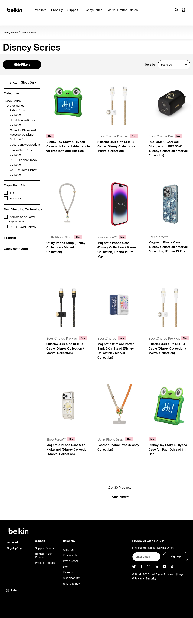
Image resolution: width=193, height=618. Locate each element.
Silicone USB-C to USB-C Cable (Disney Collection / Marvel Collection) (116, 146)
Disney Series (10, 32)
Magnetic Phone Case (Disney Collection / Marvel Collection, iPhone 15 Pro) (168, 246)
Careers (68, 572)
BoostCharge (106, 338)
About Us (68, 549)
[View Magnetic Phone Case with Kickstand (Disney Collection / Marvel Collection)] (68, 406)
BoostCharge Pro (161, 136)
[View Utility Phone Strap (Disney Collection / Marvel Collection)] (68, 204)
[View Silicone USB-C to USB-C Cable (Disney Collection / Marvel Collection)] (119, 103)
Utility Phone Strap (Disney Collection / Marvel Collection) (66, 247)
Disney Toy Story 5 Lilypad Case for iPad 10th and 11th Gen (168, 449)
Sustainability (71, 578)
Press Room (70, 561)
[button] (176, 9)
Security (151, 578)
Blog (65, 566)
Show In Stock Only (23, 82)
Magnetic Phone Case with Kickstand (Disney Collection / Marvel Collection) (67, 449)
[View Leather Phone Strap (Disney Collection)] (119, 406)
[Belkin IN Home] (15, 10)
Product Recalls (45, 562)
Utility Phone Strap (59, 237)
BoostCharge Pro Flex (113, 136)
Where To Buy (71, 583)
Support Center (44, 548)
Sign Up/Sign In (16, 548)
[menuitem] (41, 12)
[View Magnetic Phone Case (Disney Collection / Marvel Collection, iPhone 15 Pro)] (170, 204)
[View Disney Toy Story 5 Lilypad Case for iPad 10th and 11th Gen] (170, 406)
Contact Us (70, 555)
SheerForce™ (107, 237)
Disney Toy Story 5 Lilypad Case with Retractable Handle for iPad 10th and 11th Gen (68, 146)
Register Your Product (43, 555)
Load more (119, 497)
